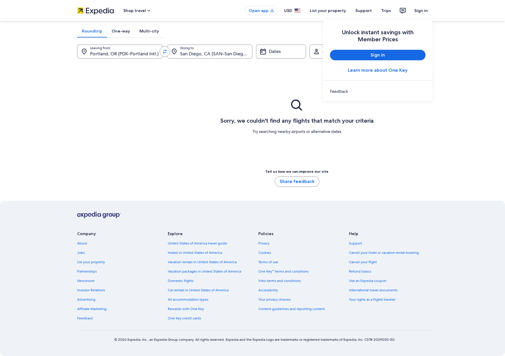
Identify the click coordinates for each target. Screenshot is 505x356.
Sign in (421, 10)
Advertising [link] (86, 299)
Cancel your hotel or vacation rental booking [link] (384, 252)
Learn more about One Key (378, 70)
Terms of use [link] (268, 262)
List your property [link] (91, 262)
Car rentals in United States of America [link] (198, 290)
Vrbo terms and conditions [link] (279, 280)
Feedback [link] (85, 318)
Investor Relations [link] (91, 290)
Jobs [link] (81, 252)
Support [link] (355, 243)
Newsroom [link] (86, 280)
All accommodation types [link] (188, 299)
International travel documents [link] (373, 290)
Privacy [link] (263, 243)
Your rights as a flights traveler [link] (372, 299)
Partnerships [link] (87, 271)
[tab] (92, 31)
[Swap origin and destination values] (165, 51)
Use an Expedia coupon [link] (367, 280)
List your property (328, 10)
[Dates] (281, 51)
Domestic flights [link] (180, 280)
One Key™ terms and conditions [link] (283, 271)
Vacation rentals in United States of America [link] (202, 262)
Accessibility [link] (268, 290)
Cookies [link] (264, 252)
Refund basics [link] (360, 271)
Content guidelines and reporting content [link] (291, 309)
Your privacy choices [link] (274, 299)
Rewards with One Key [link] (186, 309)
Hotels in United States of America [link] (195, 252)
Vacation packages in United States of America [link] (204, 271)
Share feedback (297, 181)
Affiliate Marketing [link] (91, 309)
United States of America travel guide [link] (197, 243)
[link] (378, 91)
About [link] (82, 243)
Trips (386, 10)
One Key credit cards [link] (184, 318)
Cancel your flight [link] (363, 262)
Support (363, 10)
